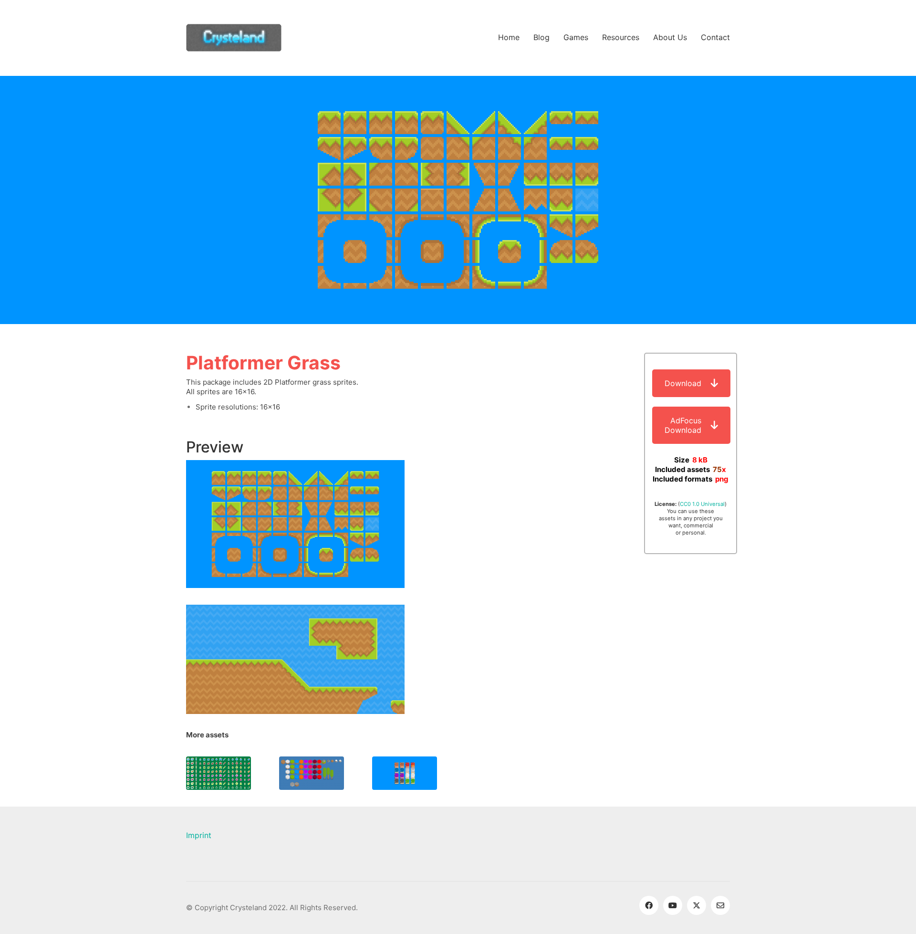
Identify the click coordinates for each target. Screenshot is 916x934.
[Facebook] (648, 905)
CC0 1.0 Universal (702, 504)
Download (683, 383)
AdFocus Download (683, 425)
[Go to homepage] (233, 38)
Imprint (198, 835)
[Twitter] (696, 905)
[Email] (720, 905)
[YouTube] (672, 905)
